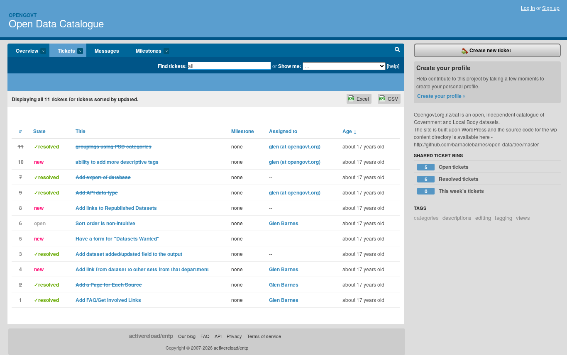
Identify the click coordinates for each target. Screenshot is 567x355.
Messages (107, 50)
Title (81, 131)
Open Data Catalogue (56, 23)
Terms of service (264, 336)
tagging (503, 217)
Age (349, 131)
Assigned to (283, 131)
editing (483, 217)
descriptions (457, 217)
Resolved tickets (452, 179)
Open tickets (447, 167)
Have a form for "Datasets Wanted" (117, 238)
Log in (528, 7)
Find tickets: (172, 66)
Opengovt (23, 15)
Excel (363, 98)
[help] (393, 65)
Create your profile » (441, 96)
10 (21, 161)
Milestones (144, 51)
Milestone (242, 131)
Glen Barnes (283, 223)
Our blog (187, 336)
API (218, 336)
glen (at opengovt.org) (294, 146)
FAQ (205, 336)
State (39, 131)
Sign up (551, 7)
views (523, 217)
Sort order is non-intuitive (105, 223)
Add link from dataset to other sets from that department (142, 269)
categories (426, 217)
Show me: (289, 66)
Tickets (62, 51)
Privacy (234, 336)
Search (397, 51)
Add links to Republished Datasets (116, 208)
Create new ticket (489, 50)
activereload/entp (151, 336)
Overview (22, 51)
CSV (393, 98)
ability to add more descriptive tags (117, 161)
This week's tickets (454, 191)
